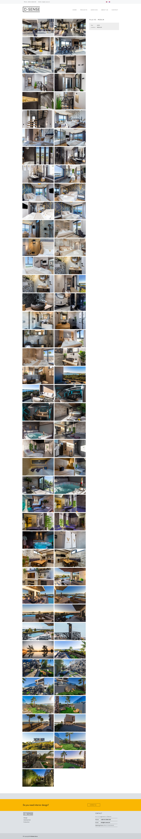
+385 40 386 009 (31, 1)
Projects (83, 10)
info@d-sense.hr (45, 1)
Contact (115, 10)
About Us (104, 10)
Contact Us (93, 805)
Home (75, 10)
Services (94, 10)
